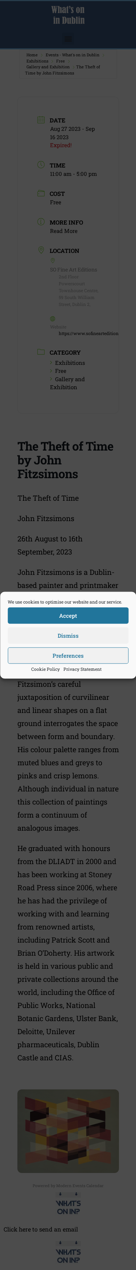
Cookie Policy (45, 669)
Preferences (68, 655)
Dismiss (68, 635)
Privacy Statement (82, 669)
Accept (68, 615)
